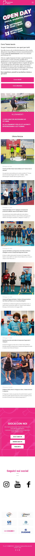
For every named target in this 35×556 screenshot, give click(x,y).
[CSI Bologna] (9, 523)
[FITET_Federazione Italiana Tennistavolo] (9, 515)
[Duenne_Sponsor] (26, 531)
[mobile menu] (32, 2)
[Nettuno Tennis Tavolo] (8, 2)
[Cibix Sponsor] (9, 531)
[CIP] (26, 523)
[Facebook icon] (15, 550)
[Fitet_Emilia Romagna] (26, 515)
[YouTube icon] (17, 550)
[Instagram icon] (19, 550)
